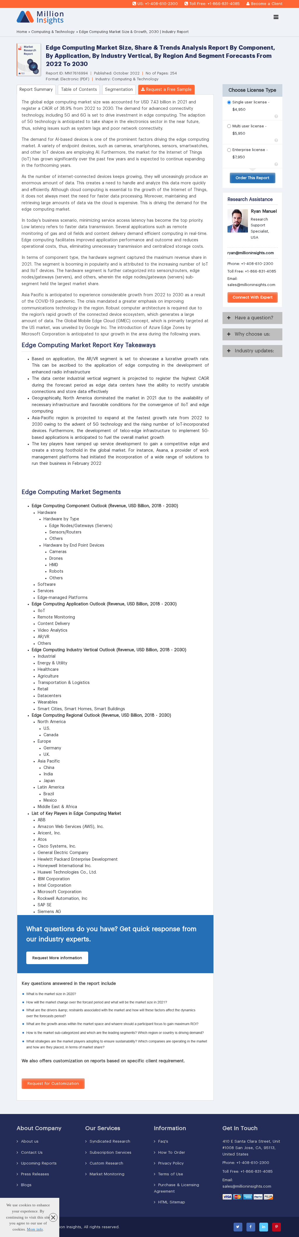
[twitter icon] (238, 1227)
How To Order (171, 1152)
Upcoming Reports (38, 1163)
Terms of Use (170, 1174)
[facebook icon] (250, 1227)
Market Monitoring (106, 1174)
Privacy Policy (170, 1163)
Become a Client (266, 4)
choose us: (252, 334)
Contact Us (31, 1152)
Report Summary (36, 90)
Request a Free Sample (168, 90)
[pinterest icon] (276, 1227)
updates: (254, 351)
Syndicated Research (109, 1141)
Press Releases (34, 1174)
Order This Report (252, 178)
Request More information (57, 958)
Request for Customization (53, 1083)
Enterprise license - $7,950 (250, 150)
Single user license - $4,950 (251, 103)
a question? (254, 318)
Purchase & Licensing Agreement (176, 1188)
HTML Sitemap (171, 1202)
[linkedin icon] (263, 1227)
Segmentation (119, 90)
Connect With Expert (252, 297)
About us (29, 1141)
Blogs (26, 1185)
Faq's (162, 1141)
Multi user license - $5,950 (249, 127)
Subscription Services (109, 1152)
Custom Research (105, 1163)
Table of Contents (79, 90)
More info (35, 1229)
